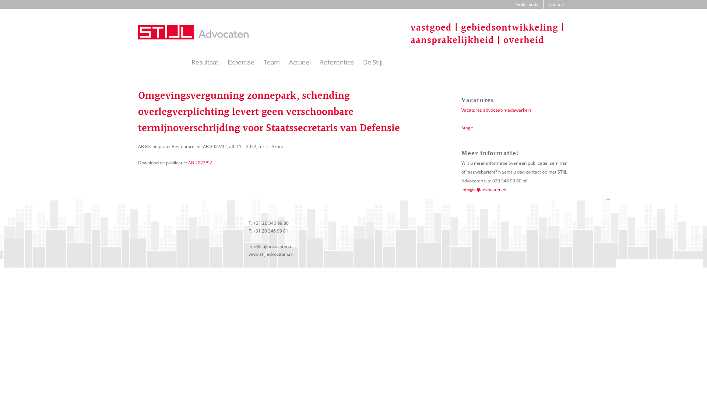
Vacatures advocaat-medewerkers (496, 110)
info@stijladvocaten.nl (483, 189)
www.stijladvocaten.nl (271, 254)
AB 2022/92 (200, 163)
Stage (467, 128)
